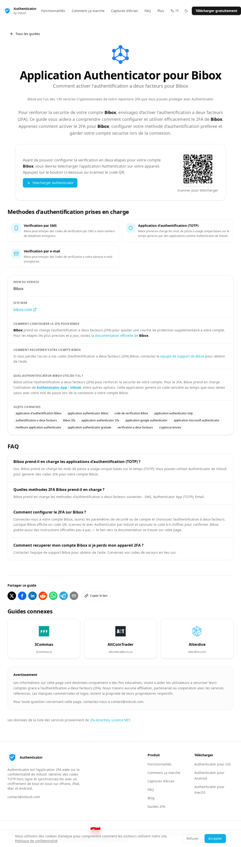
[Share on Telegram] (63, 596)
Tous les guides (28, 33)
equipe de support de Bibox (182, 356)
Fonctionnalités (160, 764)
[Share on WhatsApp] (53, 596)
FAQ (151, 789)
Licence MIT (121, 720)
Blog (151, 798)
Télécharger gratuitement (216, 10)
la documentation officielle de (119, 335)
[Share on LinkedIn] (32, 596)
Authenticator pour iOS (212, 764)
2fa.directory (100, 720)
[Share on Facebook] (22, 596)
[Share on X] (12, 596)
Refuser (192, 838)
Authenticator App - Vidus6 (59, 387)
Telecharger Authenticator (53, 182)
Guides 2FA (156, 806)
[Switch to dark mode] (186, 11)
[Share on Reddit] (43, 596)
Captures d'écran (161, 781)
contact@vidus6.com (24, 797)
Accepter (215, 838)
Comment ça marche (164, 772)
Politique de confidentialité (36, 841)
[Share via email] (74, 596)
